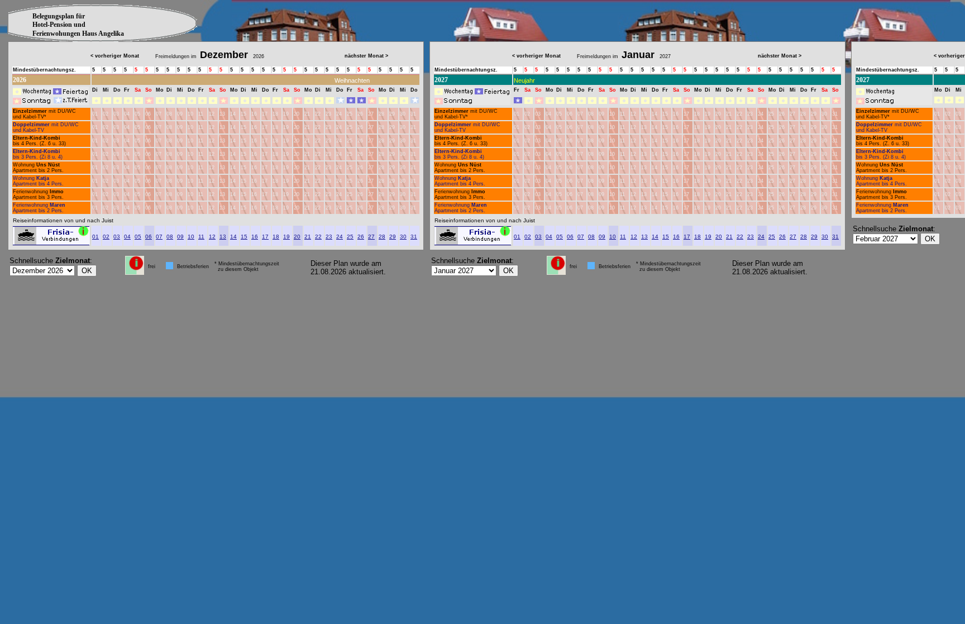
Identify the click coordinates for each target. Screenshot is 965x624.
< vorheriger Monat (114, 56)
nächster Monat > (366, 56)
